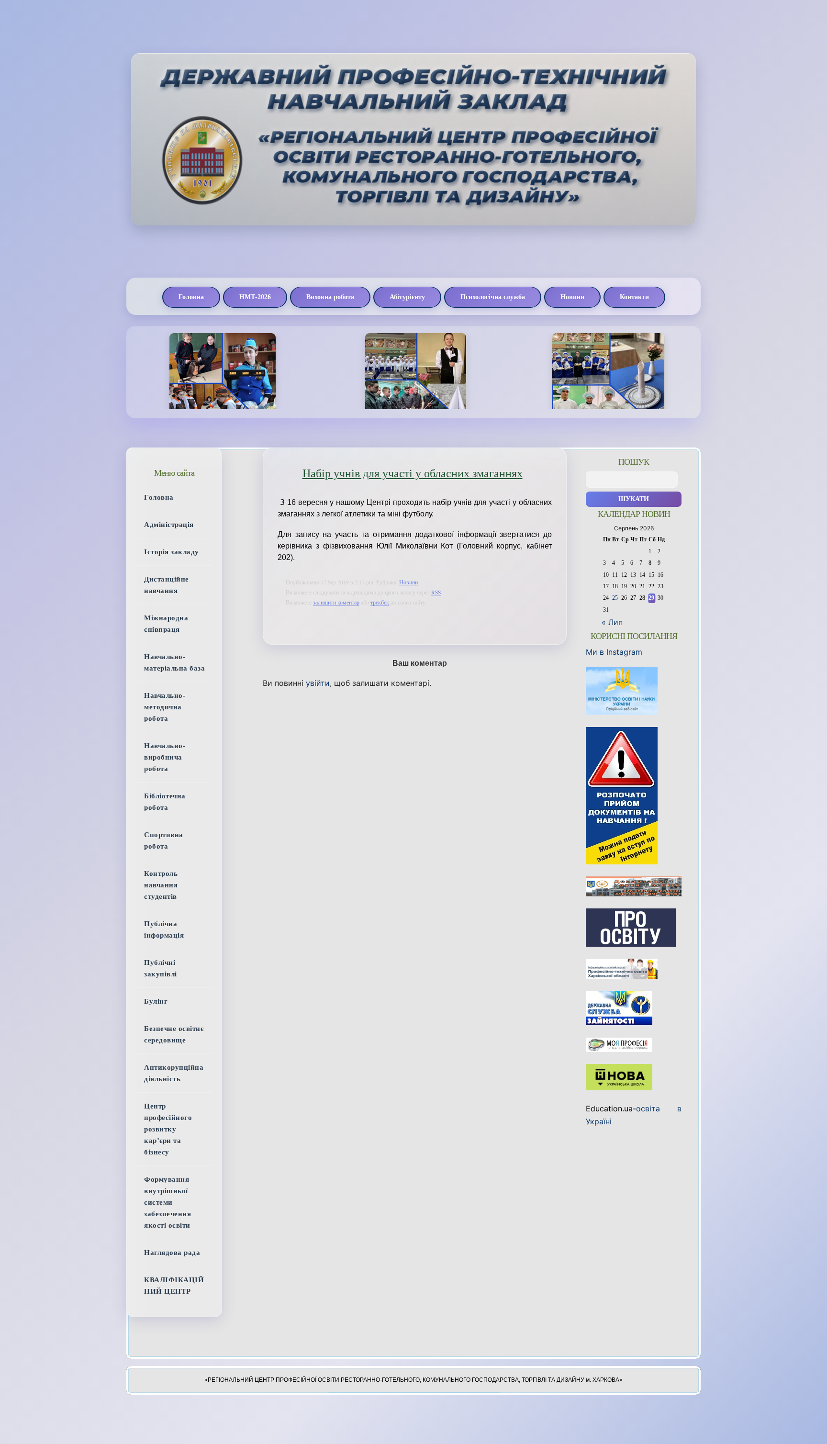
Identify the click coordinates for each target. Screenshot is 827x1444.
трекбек (379, 602)
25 (615, 597)
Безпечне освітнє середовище (173, 1034)
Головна (191, 297)
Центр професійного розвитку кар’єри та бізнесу (168, 1129)
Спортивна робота (163, 840)
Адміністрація (169, 524)
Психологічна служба (492, 297)
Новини (572, 297)
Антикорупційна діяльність (173, 1073)
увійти (318, 683)
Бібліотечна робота (165, 801)
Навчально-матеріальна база (174, 662)
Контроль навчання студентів (161, 885)
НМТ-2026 (255, 297)
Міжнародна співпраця (166, 623)
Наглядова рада (172, 1252)
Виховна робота (330, 297)
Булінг (156, 1001)
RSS (436, 592)
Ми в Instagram (614, 652)
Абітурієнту (407, 297)
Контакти (634, 297)
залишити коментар (336, 602)
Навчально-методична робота (164, 707)
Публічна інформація (164, 929)
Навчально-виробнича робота (164, 757)
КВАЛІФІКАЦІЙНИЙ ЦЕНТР (174, 1285)
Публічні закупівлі (160, 968)
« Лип (612, 622)
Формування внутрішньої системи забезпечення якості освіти (167, 1202)
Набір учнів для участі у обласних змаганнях (412, 473)
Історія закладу (171, 552)
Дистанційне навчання (166, 584)
